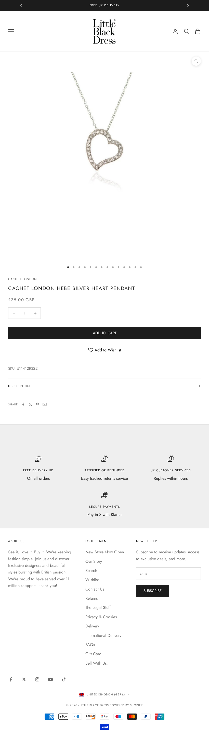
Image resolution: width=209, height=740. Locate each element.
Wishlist (92, 580)
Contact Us (94, 589)
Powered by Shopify (126, 705)
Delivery (92, 626)
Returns (91, 598)
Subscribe (152, 591)
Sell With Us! (96, 663)
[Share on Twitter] (30, 404)
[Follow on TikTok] (63, 679)
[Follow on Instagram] (37, 679)
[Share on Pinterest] (37, 404)
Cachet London (22, 279)
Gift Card (93, 654)
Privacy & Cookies (101, 617)
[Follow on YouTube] (50, 679)
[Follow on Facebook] (10, 679)
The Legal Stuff (98, 607)
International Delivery (103, 635)
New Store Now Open (104, 552)
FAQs (90, 645)
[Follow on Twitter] (24, 679)
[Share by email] (45, 404)
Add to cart (104, 333)
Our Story (93, 561)
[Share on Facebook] (23, 404)
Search (91, 570)
